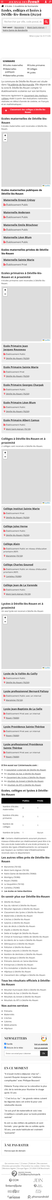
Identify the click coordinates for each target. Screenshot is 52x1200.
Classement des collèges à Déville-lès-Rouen (28, 110)
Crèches (8, 1018)
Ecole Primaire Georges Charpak (23, 385)
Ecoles (9, 6)
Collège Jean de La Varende (20, 585)
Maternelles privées (14, 75)
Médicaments (10, 1025)
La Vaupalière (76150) (14, 884)
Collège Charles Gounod (18, 564)
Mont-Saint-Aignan (36, 27)
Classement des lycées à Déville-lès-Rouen (24, 912)
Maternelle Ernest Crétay (19, 200)
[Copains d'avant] (13, 1191)
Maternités (9, 1014)
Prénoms (8, 1011)
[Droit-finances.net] (38, 1186)
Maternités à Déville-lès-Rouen (18, 915)
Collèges (33, 69)
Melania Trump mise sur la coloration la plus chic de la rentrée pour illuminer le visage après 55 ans (25, 1089)
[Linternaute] (13, 1186)
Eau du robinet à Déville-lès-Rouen (20, 905)
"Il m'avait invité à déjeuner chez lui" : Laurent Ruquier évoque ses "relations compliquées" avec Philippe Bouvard (22, 1077)
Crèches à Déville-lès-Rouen (17, 919)
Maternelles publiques (10, 70)
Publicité (32, 1163)
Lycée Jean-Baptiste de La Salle (22, 709)
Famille (9, 1044)
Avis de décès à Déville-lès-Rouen (19, 926)
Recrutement (42, 1163)
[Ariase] (13, 1196)
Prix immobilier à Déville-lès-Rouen (20, 968)
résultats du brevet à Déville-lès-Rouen (25, 781)
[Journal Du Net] (38, 1180)
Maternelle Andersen (16, 212)
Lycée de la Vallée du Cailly (20, 673)
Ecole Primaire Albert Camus (21, 420)
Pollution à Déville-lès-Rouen (17, 947)
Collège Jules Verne (15, 526)
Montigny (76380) (12, 877)
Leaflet (47, 185)
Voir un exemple (41, 1044)
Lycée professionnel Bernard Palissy (26, 691)
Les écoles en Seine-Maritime (18, 891)
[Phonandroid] (38, 1197)
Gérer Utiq (45, 1166)
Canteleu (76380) (13, 576)
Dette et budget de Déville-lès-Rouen (21, 933)
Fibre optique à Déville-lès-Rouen (19, 957)
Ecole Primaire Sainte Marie (20, 367)
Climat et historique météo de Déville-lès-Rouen (26, 936)
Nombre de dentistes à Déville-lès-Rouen (23, 954)
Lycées (32, 72)
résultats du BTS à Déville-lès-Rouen (24, 785)
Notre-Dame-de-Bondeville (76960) (20, 873)
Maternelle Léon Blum (17, 237)
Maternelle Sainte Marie (18, 259)
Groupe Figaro (23, 1168)
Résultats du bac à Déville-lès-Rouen (21, 993)
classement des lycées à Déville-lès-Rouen (25, 777)
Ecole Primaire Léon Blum (19, 402)
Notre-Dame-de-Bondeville (15, 30)
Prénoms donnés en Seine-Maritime (21, 961)
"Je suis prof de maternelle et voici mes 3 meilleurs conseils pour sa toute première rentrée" (25, 1114)
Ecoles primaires (37, 65)
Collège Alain (11, 544)
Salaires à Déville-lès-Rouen (17, 922)
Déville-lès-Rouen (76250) (17, 358)
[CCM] (13, 1180)
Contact (24, 1163)
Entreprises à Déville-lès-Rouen (18, 964)
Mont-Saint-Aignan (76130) (18, 429)
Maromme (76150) (14, 556)
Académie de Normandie (26, 6)
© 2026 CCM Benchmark (40, 1168)
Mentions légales (9, 1168)
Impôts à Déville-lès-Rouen (16, 930)
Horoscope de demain (15, 1151)
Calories (8, 1021)
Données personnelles (11, 1166)
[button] (5, 135)
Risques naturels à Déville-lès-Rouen (21, 950)
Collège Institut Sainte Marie (21, 508)
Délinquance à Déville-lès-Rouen (19, 943)
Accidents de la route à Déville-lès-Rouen (23, 940)
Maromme (19, 27)
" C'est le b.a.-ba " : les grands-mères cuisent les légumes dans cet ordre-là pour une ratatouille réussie (25, 1101)
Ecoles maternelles (14, 65)
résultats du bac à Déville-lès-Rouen (24, 773)
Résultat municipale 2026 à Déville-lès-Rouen (25, 989)
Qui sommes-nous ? (12, 1163)
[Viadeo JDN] (38, 1191)
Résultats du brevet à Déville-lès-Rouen (22, 996)
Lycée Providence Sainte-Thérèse (24, 726)
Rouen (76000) (12, 718)
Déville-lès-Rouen (12, 902)
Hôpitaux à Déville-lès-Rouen (17, 971)
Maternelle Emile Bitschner (20, 225)
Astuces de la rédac (14, 1048)
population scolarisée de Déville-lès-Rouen (26, 770)
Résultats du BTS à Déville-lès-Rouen (21, 1000)
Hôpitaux (8, 1028)
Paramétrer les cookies (31, 1166)
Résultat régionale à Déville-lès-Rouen (22, 909)
